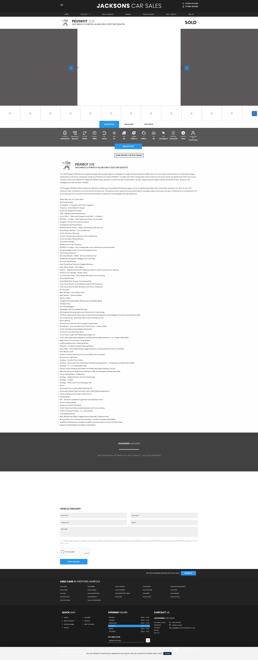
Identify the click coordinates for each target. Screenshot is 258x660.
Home (66, 14)
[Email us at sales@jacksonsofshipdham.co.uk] (61, 5)
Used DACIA (147, 586)
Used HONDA (92, 590)
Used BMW (91, 586)
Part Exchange (148, 14)
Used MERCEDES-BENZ (122, 593)
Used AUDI (63, 586)
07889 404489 (191, 6)
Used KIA (63, 593)
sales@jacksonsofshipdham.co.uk (183, 628)
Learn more (157, 653)
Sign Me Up (188, 573)
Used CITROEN (120, 586)
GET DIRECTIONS (114, 637)
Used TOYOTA (174, 597)
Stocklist (84, 14)
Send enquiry (74, 562)
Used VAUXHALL (65, 600)
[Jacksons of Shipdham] (164, 618)
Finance (128, 14)
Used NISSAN (174, 593)
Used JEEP (173, 590)
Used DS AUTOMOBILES (177, 586)
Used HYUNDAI (120, 590)
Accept (167, 653)
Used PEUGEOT (65, 597)
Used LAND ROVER (93, 593)
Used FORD (63, 590)
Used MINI (146, 593)
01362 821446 (191, 3)
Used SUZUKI (147, 597)
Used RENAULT (92, 597)
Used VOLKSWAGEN (94, 600)
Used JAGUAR (147, 590)
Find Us (191, 14)
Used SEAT (118, 597)
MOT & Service (171, 14)
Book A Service (107, 14)
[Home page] (129, 5)
